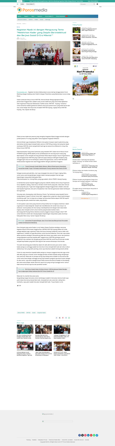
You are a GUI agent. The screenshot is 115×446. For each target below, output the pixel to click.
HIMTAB (28, 312)
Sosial (41, 19)
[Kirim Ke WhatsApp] (69, 318)
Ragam (26, 16)
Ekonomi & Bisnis (22, 19)
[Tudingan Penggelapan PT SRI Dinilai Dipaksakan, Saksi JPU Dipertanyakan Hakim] (62, 329)
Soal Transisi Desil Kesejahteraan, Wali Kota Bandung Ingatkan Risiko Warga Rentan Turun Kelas (40, 1)
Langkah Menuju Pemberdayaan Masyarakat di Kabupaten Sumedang (90, 193)
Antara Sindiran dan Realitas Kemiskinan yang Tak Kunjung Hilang (89, 175)
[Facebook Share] (56, 318)
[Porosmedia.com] (32, 10)
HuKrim (31, 19)
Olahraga (47, 19)
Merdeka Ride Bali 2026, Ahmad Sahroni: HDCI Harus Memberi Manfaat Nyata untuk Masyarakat (43, 337)
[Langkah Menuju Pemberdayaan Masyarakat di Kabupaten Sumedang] (85, 189)
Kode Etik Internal (78, 440)
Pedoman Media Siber (54, 440)
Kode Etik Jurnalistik (67, 440)
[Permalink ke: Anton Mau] (18, 38)
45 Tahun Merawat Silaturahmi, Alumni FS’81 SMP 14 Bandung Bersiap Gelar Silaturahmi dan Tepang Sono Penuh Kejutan (90, 58)
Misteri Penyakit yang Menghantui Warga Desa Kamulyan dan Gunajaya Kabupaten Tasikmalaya (88, 184)
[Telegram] (97, 435)
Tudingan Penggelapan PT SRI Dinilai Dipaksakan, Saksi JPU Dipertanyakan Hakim (61, 337)
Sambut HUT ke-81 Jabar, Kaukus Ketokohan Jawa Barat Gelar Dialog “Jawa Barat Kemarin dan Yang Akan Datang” (62, 354)
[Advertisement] (10, 29)
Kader (34, 312)
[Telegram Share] (66, 318)
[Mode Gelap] (97, 4)
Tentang (28, 440)
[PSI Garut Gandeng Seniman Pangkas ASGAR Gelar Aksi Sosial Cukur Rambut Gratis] (25, 329)
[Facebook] (79, 435)
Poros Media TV (30, 4)
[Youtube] (91, 435)
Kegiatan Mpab (42, 312)
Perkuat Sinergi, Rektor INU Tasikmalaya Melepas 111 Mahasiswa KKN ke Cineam (89, 154)
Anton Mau (22, 38)
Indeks (22, 4)
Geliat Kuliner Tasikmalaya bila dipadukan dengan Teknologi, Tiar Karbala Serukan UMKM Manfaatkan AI (90, 166)
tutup (15, 6)
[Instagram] (85, 435)
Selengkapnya (85, 198)
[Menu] (18, 4)
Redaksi (34, 440)
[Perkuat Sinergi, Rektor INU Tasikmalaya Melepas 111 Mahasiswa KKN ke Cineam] (76, 155)
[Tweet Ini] (60, 318)
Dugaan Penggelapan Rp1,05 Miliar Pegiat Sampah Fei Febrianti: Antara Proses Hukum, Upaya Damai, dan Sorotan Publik (89, 29)
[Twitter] (82, 435)
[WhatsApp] (94, 435)
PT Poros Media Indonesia (68, 442)
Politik (36, 19)
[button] (94, 4)
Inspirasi (39, 16)
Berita (19, 16)
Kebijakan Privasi (42, 440)
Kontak (87, 440)
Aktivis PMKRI (21, 312)
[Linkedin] (88, 435)
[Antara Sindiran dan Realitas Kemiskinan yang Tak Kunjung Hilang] (85, 171)
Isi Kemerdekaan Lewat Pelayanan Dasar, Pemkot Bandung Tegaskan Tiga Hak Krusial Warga (24, 354)
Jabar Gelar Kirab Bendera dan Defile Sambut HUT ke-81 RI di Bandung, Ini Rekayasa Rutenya (43, 354)
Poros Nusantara (60, 16)
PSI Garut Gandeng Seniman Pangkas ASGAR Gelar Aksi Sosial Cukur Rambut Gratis (24, 337)
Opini (32, 16)
